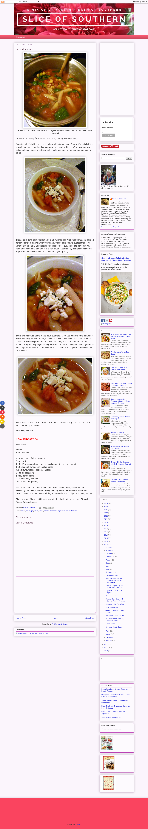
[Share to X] (48, 508)
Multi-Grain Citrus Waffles (114, 615)
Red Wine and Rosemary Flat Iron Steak (114, 620)
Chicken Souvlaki (111, 596)
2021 (106, 519)
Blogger (78, 824)
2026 (106, 503)
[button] (2, 403)
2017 (106, 532)
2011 (106, 647)
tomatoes (53, 511)
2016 (106, 535)
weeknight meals (71, 511)
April (108, 631)
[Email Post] (40, 508)
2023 (106, 513)
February (109, 637)
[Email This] (44, 508)
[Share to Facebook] (50, 508)
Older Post (89, 618)
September (110, 557)
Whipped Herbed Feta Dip (110, 717)
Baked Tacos (110, 624)
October (109, 553)
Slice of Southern (119, 199)
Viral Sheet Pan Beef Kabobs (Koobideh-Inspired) (121, 384)
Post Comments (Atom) (60, 624)
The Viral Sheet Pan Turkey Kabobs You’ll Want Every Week (121, 336)
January (109, 640)
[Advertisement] (55, 594)
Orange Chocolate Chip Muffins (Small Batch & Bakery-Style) (115, 696)
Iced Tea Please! (111, 575)
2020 (106, 522)
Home (55, 618)
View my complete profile (110, 227)
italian (36, 511)
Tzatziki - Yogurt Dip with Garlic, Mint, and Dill (114, 586)
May (107, 569)
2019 (106, 525)
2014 (106, 541)
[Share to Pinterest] (53, 508)
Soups (41, 511)
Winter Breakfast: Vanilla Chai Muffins (120, 447)
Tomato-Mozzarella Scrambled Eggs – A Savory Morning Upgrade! (121, 401)
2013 (106, 544)
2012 (106, 644)
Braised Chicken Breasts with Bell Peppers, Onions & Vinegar (121, 464)
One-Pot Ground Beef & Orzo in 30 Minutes (119, 369)
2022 (106, 516)
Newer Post (20, 618)
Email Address (107, 128)
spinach (46, 511)
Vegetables (61, 511)
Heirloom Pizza (110, 572)
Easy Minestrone (111, 607)
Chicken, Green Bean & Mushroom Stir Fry (119, 481)
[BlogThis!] (46, 508)
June (108, 566)
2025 (106, 506)
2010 (106, 651)
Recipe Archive (21, 37)
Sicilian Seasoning (117, 432)
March (108, 634)
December (110, 547)
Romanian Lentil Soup (113, 627)
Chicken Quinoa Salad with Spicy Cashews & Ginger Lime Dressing (116, 259)
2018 (106, 529)
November (110, 550)
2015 (106, 538)
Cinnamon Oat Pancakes (114, 604)
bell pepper (29, 511)
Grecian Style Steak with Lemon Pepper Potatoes (115, 600)
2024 (106, 510)
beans (23, 511)
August (108, 560)
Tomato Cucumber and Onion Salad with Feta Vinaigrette (114, 580)
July (107, 563)
